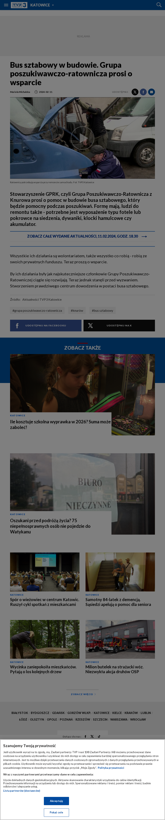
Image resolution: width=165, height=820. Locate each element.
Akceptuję (56, 801)
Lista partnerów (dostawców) (21, 790)
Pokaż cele (56, 812)
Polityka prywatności (111, 767)
